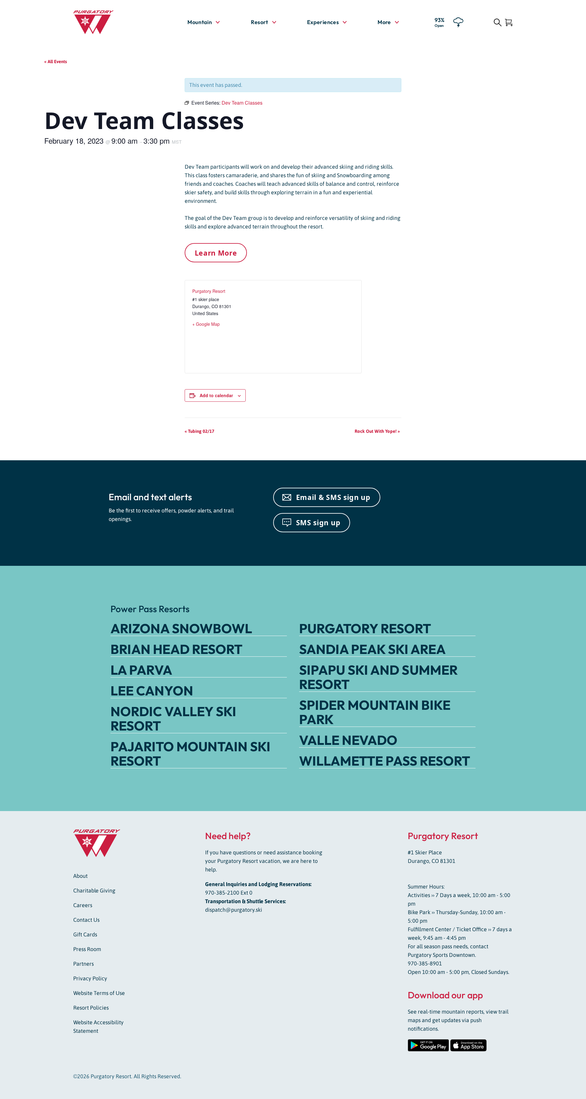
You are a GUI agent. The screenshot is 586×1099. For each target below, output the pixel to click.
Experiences (323, 22)
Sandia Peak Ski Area (372, 649)
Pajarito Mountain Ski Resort (190, 753)
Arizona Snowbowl (181, 628)
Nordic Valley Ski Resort (173, 718)
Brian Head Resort (176, 649)
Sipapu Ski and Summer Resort (378, 677)
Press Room (87, 949)
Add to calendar (216, 395)
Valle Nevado (348, 740)
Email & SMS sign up (333, 497)
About (80, 876)
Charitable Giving (94, 890)
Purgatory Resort (208, 291)
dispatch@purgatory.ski (233, 910)
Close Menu (574, 57)
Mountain (199, 22)
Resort (259, 22)
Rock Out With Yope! (377, 431)
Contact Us (86, 920)
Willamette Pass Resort (384, 760)
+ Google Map (206, 324)
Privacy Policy (90, 978)
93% (439, 21)
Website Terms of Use (99, 993)
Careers (82, 905)
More (388, 22)
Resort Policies (91, 1007)
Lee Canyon (151, 690)
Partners (83, 964)
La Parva (141, 670)
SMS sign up (318, 522)
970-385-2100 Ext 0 (228, 892)
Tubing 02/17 (199, 431)
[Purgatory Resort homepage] (108, 22)
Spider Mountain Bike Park (374, 712)
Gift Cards (85, 934)
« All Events (55, 61)
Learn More (216, 253)
